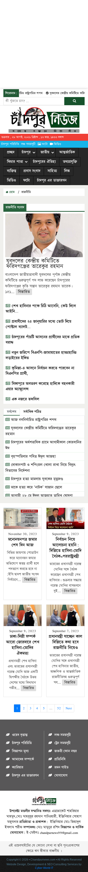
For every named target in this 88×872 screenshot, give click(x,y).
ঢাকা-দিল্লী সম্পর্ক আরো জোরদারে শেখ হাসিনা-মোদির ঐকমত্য (22, 645)
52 (59, 708)
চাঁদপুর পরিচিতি (10, 144)
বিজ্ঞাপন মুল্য (20, 751)
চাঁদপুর (26, 152)
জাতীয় (45, 152)
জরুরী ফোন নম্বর (65, 751)
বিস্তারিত (24, 292)
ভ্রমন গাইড (61, 767)
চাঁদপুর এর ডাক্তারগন (52, 180)
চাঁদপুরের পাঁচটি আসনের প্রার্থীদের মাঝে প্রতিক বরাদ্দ (43, 339)
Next (69, 708)
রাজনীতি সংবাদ (15, 207)
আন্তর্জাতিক (67, 152)
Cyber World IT (44, 868)
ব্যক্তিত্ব (11, 171)
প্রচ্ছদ (10, 152)
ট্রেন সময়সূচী (62, 743)
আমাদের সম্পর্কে (23, 759)
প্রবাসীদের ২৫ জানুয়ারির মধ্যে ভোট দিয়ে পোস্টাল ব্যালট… (38, 324)
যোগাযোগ (60, 775)
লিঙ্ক (67, 171)
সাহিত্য (52, 171)
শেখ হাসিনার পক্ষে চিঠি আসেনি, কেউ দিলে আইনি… (41, 308)
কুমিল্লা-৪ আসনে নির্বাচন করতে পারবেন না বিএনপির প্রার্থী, (40, 371)
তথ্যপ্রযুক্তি (70, 161)
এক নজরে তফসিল (24, 399)
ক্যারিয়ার (17, 767)
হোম (11, 192)
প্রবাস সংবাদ (31, 171)
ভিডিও (57, 144)
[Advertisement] (44, 44)
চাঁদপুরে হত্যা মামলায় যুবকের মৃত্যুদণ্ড (36, 479)
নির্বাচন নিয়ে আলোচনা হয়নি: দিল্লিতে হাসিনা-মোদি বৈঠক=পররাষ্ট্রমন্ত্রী (65, 547)
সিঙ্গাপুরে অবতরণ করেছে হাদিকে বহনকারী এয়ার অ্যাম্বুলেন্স (40, 386)
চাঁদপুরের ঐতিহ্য (44, 161)
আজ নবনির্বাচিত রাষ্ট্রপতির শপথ (33, 419)
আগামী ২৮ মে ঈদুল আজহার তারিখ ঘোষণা (41, 495)
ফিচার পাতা (15, 161)
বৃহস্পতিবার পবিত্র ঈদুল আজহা (33, 456)
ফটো (45, 144)
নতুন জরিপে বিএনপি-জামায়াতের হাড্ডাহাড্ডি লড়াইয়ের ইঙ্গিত (41, 355)
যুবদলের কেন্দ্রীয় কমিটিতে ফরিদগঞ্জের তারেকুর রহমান (34, 263)
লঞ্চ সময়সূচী (28, 144)
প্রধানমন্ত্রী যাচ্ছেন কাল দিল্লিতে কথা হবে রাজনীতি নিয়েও (65, 642)
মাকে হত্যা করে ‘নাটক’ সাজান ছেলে (36, 487)
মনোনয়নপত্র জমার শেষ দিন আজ (22, 542)
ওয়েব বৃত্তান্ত (20, 735)
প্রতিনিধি (59, 759)
